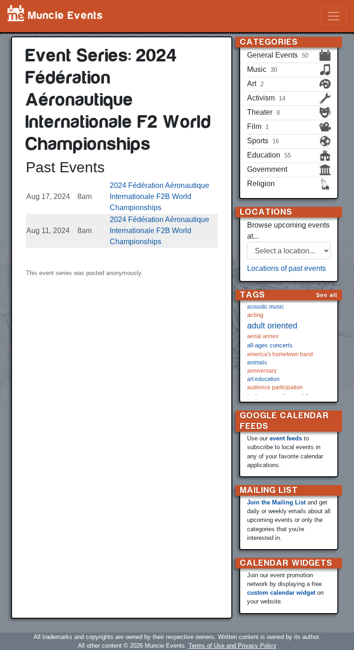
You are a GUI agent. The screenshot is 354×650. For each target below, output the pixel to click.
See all (326, 295)
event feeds (286, 438)
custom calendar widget (281, 592)
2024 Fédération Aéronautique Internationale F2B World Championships (159, 196)
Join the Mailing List (276, 502)
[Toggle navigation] (334, 16)
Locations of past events (286, 268)
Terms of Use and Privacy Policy (233, 645)
